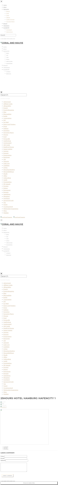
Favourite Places (10, 21)
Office (5, 176)
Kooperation (7, 155)
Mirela (2, 403)
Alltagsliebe (7, 106)
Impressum (9, 29)
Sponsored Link (8, 200)
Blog (4, 112)
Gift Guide (6, 145)
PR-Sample (6, 184)
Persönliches (7, 182)
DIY (4, 120)
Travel (7, 15)
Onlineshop (7, 178)
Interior (5, 151)
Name (2, 456)
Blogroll (5, 23)
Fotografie (6, 139)
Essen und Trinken (9, 124)
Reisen (5, 188)
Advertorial (7, 102)
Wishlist (6, 213)
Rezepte (6, 192)
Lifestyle (6, 161)
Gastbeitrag (7, 141)
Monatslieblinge (8, 172)
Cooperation (7, 118)
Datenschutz (9, 32)
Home (5, 5)
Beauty (8, 11)
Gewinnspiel (7, 143)
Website (3, 460)
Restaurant (7, 190)
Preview (5, 186)
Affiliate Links (7, 104)
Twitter (5, 447)
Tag (4, 202)
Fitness (5, 135)
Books (5, 116)
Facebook (5, 446)
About (4, 7)
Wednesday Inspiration (10, 209)
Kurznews (6, 157)
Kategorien (6, 9)
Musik (5, 174)
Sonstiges (6, 198)
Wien (5, 211)
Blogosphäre (7, 114)
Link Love (6, 163)
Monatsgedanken (9, 170)
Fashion (8, 17)
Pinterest (5, 448)
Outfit (5, 180)
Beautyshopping (8, 110)
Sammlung (6, 194)
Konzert (6, 153)
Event (5, 126)
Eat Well (6, 122)
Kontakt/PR (6, 27)
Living (5, 167)
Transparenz (6, 25)
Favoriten (6, 130)
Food (7, 13)
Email (2, 458)
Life (4, 159)
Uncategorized (8, 207)
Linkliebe (6, 165)
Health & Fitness (10, 19)
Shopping (6, 196)
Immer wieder (7, 149)
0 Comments (4, 407)
